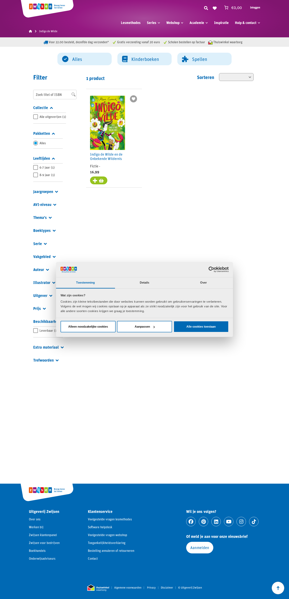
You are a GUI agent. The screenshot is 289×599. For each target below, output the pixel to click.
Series (151, 22)
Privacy (151, 587)
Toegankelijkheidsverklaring (106, 543)
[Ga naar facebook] (191, 521)
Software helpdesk (100, 527)
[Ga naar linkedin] (216, 521)
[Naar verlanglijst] (215, 7)
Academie (197, 22)
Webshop (172, 22)
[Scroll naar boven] (278, 588)
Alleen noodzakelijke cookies (88, 326)
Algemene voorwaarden (127, 587)
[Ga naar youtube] (228, 521)
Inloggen (255, 7)
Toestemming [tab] (85, 282)
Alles (77, 59)
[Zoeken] (206, 7)
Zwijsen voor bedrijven (44, 543)
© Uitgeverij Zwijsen (190, 587)
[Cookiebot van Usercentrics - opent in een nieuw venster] (211, 269)
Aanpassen (142, 326)
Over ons (34, 519)
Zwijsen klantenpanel (43, 535)
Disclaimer (167, 587)
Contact (93, 558)
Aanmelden (199, 547)
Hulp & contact (245, 22)
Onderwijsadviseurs (42, 558)
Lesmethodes (131, 22)
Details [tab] (144, 282)
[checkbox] (49, 116)
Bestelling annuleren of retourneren (111, 550)
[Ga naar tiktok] (254, 521)
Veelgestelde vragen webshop (107, 535)
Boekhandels (37, 550)
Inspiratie (221, 22)
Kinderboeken (145, 59)
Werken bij (36, 527)
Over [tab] (203, 282)
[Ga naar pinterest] (203, 521)
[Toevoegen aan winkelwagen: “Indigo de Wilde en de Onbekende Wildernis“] (98, 180)
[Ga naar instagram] (241, 521)
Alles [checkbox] (43, 143)
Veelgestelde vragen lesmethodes (110, 519)
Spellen (199, 59)
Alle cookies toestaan (201, 326)
